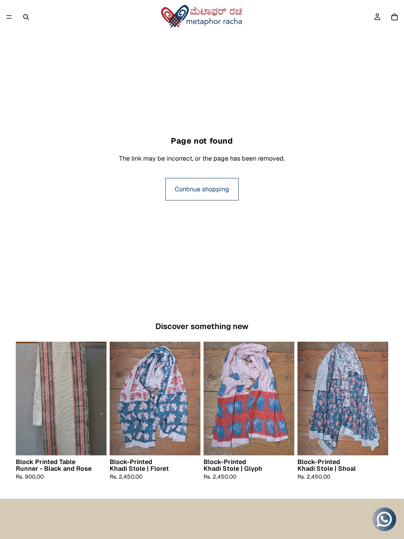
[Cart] (394, 17)
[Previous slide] (24, 398)
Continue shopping (202, 189)
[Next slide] (98, 398)
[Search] (26, 17)
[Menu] (9, 17)
